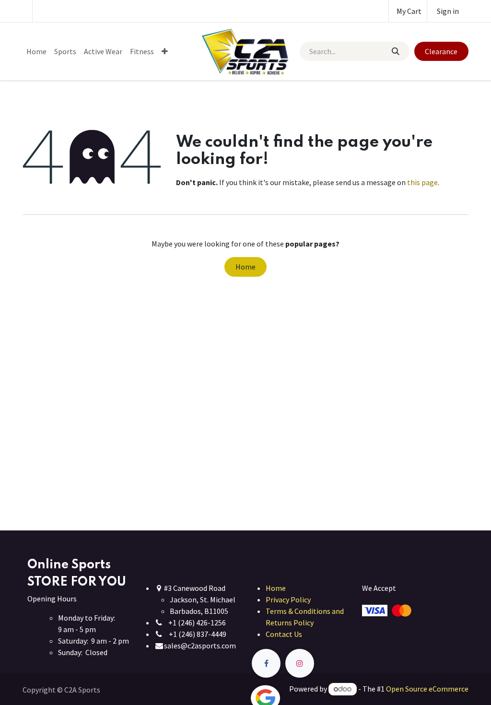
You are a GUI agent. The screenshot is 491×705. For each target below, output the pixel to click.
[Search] (395, 51)
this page (422, 182)
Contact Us (284, 634)
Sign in (448, 11)
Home (245, 266)
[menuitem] (36, 51)
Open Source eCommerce (427, 688)
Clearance (441, 51)
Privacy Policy (288, 599)
